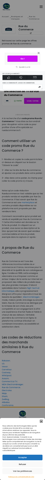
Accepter (22, 457)
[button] (41, 421)
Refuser (22, 464)
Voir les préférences (22, 471)
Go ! (22, 58)
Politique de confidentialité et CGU (21, 477)
